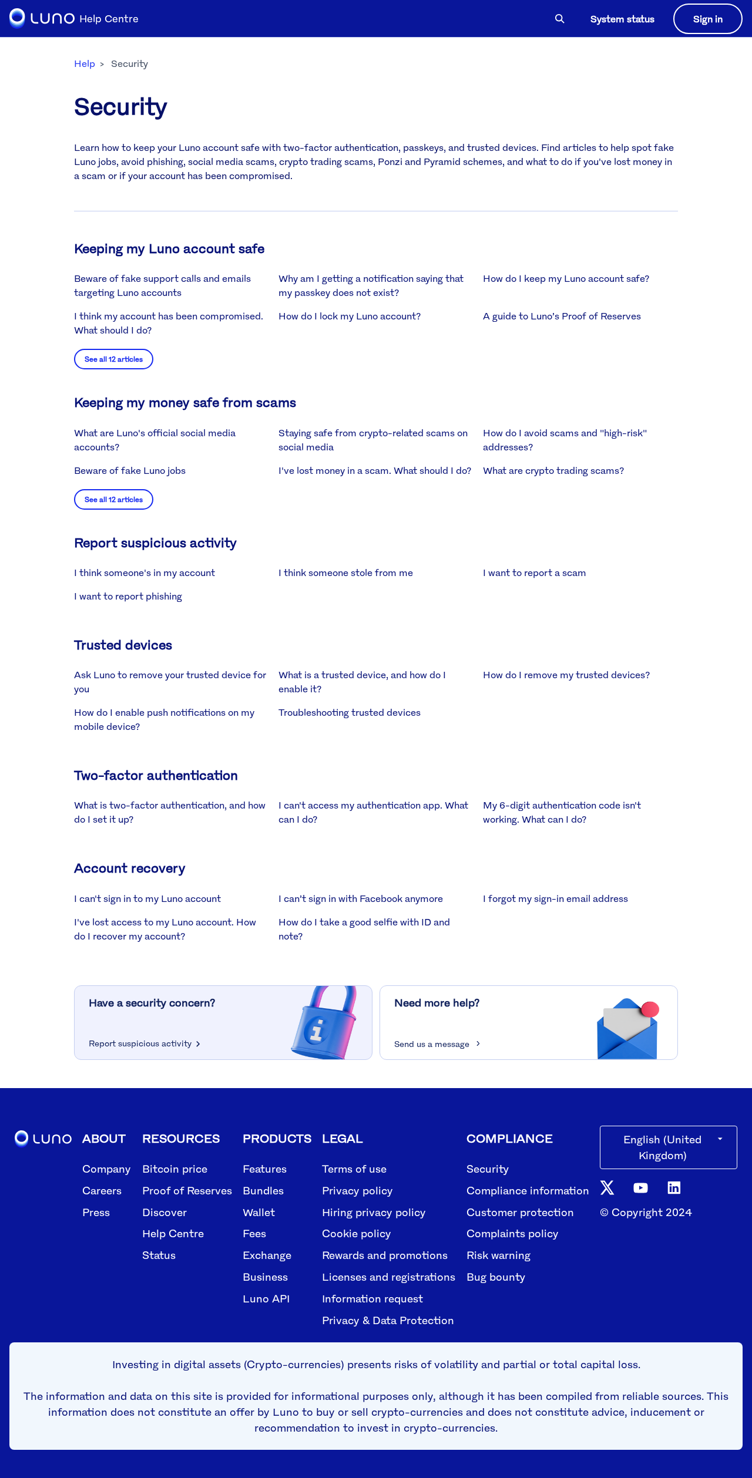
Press (96, 1212)
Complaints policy (512, 1233)
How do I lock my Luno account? (349, 316)
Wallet (259, 1212)
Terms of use (354, 1168)
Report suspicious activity (155, 542)
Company (106, 1168)
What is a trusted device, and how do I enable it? (362, 682)
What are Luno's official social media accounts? (155, 440)
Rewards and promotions (385, 1254)
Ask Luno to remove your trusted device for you (170, 682)
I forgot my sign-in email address (555, 898)
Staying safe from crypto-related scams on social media (373, 440)
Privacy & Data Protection (388, 1320)
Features (265, 1168)
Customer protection (520, 1212)
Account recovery (130, 868)
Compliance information (527, 1190)
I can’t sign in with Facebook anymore (360, 898)
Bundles (263, 1190)
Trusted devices (123, 644)
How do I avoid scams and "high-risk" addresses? (565, 440)
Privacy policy (357, 1190)
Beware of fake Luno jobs (130, 470)
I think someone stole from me (345, 572)
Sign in (708, 19)
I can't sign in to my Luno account (147, 898)
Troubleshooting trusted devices (349, 712)
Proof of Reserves (187, 1190)
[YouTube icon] (641, 1186)
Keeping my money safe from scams (185, 402)
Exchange (267, 1254)
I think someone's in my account (144, 572)
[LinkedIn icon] (674, 1187)
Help (84, 63)
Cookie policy (356, 1233)
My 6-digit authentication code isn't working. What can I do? (562, 812)
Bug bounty (495, 1276)
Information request (372, 1298)
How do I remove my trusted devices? (566, 675)
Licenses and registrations (388, 1276)
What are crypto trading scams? (553, 470)
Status (159, 1254)
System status (622, 19)
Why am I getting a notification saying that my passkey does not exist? (371, 285)
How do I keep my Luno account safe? (566, 278)
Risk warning (498, 1254)
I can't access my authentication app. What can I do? (373, 812)
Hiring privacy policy (374, 1212)
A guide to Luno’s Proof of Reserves (562, 316)
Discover (164, 1212)
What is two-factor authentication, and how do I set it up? (170, 812)
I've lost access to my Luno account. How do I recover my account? (165, 929)
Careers (102, 1190)
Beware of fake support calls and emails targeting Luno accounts (162, 285)
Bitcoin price (174, 1168)
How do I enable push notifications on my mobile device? (164, 719)
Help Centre (173, 1233)
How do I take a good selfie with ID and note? (364, 929)
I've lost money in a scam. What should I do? (374, 470)
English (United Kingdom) (662, 1147)
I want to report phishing (128, 596)
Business (265, 1276)
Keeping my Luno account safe (169, 248)
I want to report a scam (534, 572)
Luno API (266, 1298)
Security (487, 1168)
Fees (254, 1233)
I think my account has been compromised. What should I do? (168, 323)
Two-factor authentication (156, 775)
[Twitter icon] (607, 1187)
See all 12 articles (114, 359)
